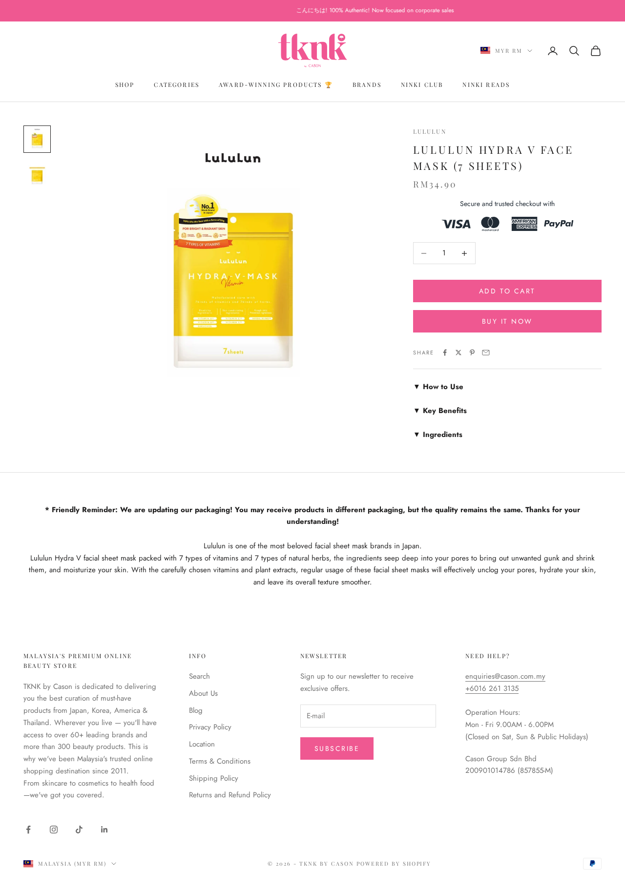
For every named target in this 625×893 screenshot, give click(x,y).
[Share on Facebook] (445, 352)
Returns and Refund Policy (230, 794)
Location (202, 744)
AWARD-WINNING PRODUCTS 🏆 (276, 84)
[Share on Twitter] (458, 352)
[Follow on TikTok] (79, 829)
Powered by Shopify (394, 863)
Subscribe (337, 748)
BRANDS (367, 84)
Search (199, 676)
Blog (196, 710)
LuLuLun (429, 131)
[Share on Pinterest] (472, 352)
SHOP (125, 84)
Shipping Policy (213, 778)
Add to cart (507, 291)
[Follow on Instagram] (54, 829)
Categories (176, 84)
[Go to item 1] (37, 139)
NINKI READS (486, 84)
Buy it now (507, 321)
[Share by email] (486, 352)
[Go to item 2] (37, 174)
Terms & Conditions (219, 761)
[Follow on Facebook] (28, 829)
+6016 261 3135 (492, 688)
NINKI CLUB (422, 84)
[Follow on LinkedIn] (104, 829)
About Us (203, 693)
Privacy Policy (210, 727)
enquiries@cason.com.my (505, 676)
